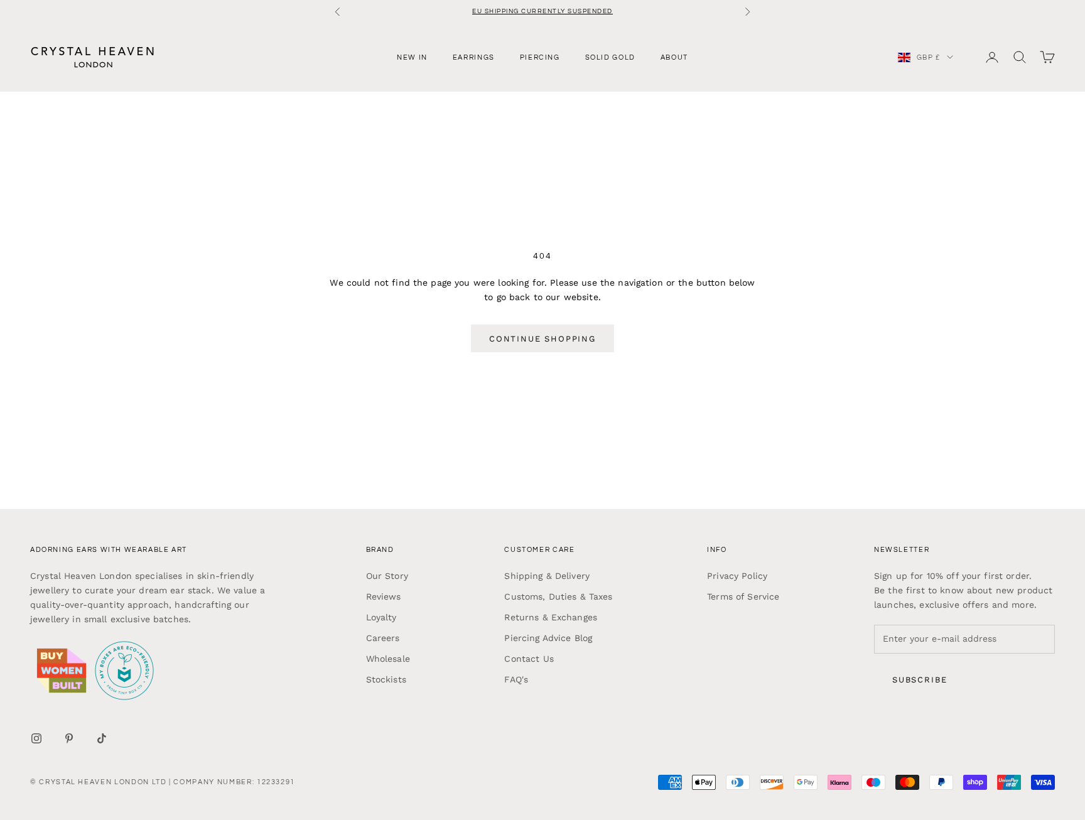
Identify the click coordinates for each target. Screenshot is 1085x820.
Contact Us (528, 659)
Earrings (474, 56)
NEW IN (412, 56)
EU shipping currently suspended (542, 11)
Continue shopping (542, 338)
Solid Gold (610, 56)
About (674, 56)
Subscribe (919, 679)
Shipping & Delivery (547, 576)
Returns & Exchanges (550, 617)
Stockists (386, 679)
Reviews (383, 596)
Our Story (387, 576)
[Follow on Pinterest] (69, 738)
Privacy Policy (737, 576)
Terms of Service (743, 596)
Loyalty (381, 617)
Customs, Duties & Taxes (558, 596)
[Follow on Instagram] (36, 738)
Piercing (540, 56)
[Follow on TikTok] (101, 738)
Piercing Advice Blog (548, 638)
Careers (383, 638)
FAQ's (516, 679)
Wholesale (388, 659)
